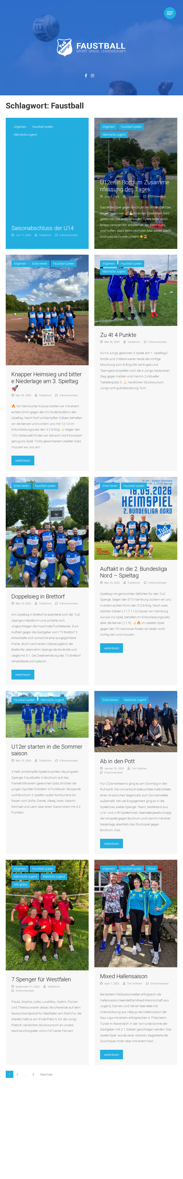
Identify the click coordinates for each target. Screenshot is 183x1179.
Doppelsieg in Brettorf (38, 596)
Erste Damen (110, 700)
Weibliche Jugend (135, 700)
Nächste (46, 1074)
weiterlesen (24, 460)
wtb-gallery (20, 884)
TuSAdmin (44, 235)
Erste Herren (39, 263)
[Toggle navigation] (170, 13)
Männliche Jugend (25, 134)
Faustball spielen (42, 127)
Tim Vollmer (139, 768)
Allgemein (20, 127)
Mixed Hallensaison (123, 976)
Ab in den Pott (117, 761)
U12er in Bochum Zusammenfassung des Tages (134, 186)
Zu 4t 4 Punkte (118, 335)
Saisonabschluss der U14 (42, 228)
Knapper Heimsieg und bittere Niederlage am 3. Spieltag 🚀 (46, 381)
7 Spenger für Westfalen (41, 979)
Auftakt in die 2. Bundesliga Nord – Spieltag (133, 572)
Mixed (151, 868)
